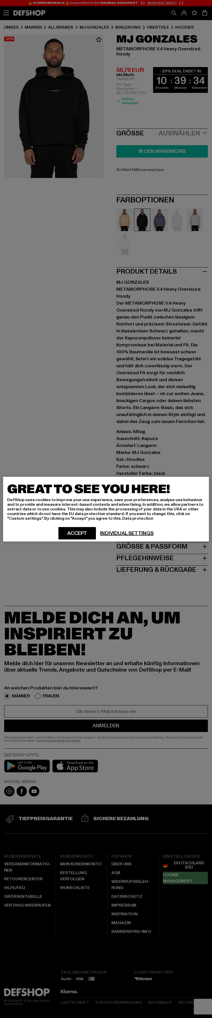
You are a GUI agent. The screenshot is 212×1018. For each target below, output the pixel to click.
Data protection (137, 518)
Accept (77, 533)
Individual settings (126, 533)
